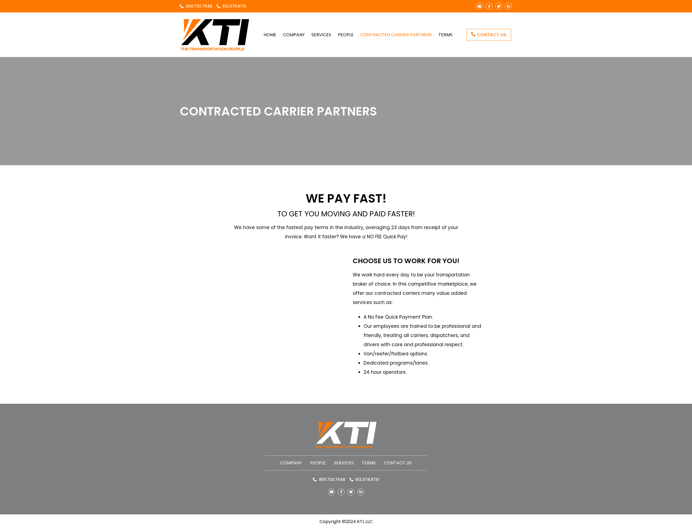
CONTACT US (398, 463)
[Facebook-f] (489, 6)
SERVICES (321, 35)
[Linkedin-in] (508, 6)
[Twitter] (498, 6)
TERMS (445, 35)
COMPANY (294, 35)
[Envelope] (479, 6)
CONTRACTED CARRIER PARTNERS (396, 35)
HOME (270, 35)
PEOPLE (346, 35)
